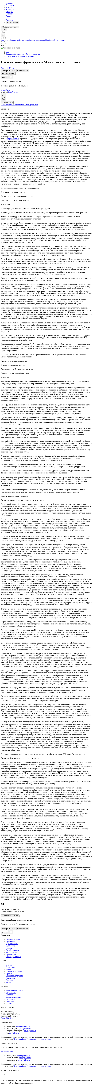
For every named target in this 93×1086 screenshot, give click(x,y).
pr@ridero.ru (14, 1033)
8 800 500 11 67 (7, 1018)
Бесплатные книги (13, 997)
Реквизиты (10, 978)
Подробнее (5, 90)
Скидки (42, 40)
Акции (9, 16)
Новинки (9, 995)
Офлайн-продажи (13, 939)
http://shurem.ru (13, 139)
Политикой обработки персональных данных (32, 1039)
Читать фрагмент (8, 73)
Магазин (9, 3)
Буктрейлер (10, 946)
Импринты (14, 40)
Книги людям (59, 40)
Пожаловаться (7, 102)
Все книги (5, 40)
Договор (9, 980)
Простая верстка (12, 941)
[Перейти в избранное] (2, 43)
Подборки (49, 40)
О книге (4, 105)
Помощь (9, 20)
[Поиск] (3, 35)
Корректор (10, 948)
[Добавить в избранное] (3, 95)
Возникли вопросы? (14, 971)
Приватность (11, 974)
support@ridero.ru (23, 1026)
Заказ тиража (11, 952)
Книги (8, 969)
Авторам (9, 12)
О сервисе (10, 5)
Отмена (16, 916)
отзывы (11, 105)
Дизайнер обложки (14, 950)
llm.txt (8, 982)
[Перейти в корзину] (5, 43)
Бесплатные (34, 40)
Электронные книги (14, 990)
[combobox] (46, 32)
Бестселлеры (24, 40)
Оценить (15, 92)
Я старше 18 (6, 916)
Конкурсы (10, 9)
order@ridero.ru (30, 1031)
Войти (4, 29)
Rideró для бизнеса (13, 957)
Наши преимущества (14, 976)
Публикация (11, 954)
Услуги (9, 7)
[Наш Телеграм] (7, 1077)
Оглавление (19, 105)
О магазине (10, 967)
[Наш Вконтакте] (7, 1074)
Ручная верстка (12, 944)
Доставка (9, 1003)
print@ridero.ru (25, 1029)
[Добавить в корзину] (10, 77)
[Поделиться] (3, 99)
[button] (46, 35)
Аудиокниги (11, 993)
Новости (9, 14)
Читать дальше (7, 1051)
